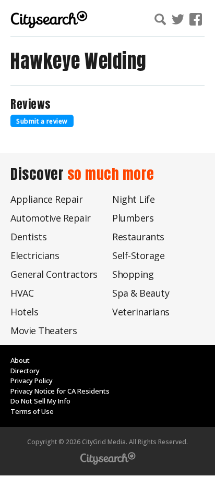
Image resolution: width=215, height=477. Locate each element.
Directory (25, 370)
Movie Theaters (43, 330)
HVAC (21, 293)
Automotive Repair (50, 218)
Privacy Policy (31, 380)
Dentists (28, 236)
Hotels (24, 311)
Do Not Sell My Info (40, 401)
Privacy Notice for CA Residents (60, 391)
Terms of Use (32, 411)
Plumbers (132, 218)
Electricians (34, 255)
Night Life (133, 199)
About (20, 360)
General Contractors (54, 274)
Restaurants (138, 236)
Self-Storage (138, 255)
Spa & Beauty (140, 293)
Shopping (132, 274)
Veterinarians (141, 311)
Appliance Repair (46, 199)
